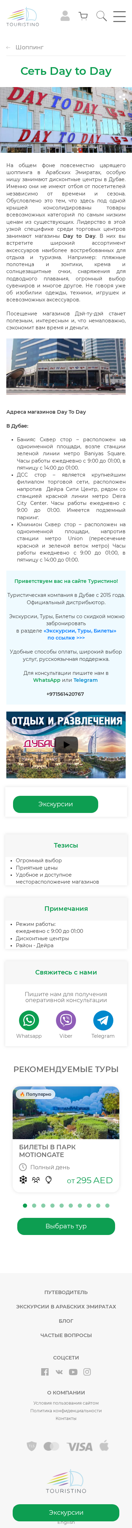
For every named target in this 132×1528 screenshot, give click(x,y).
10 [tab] (107, 1206)
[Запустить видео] (66, 744)
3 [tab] (43, 1206)
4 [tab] (52, 1206)
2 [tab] (34, 1206)
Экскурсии (66, 1512)
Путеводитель (66, 1292)
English (66, 1522)
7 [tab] (80, 1206)
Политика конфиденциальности (66, 1410)
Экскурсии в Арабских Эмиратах (66, 1307)
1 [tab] (25, 1206)
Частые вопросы (66, 1335)
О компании (66, 1393)
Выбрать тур (66, 1226)
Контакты (66, 1418)
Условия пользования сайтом (66, 1403)
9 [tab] (98, 1206)
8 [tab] (89, 1206)
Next (128, 1141)
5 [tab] (61, 1206)
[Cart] (83, 16)
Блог (66, 1321)
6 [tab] (71, 1206)
